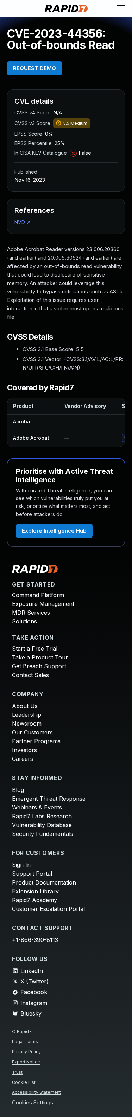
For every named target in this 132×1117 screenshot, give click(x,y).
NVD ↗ (22, 222)
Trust (17, 1072)
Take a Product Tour (40, 657)
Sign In (21, 864)
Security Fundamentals (42, 833)
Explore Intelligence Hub (54, 530)
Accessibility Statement (36, 1092)
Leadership (26, 714)
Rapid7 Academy (34, 900)
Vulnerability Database (42, 825)
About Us (25, 705)
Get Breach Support (39, 666)
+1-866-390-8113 (35, 939)
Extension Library (35, 891)
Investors (24, 749)
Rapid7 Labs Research (42, 816)
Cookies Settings (32, 1103)
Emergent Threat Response (49, 798)
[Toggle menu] (121, 8)
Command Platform (38, 594)
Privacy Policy (26, 1051)
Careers (22, 758)
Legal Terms (25, 1041)
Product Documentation (44, 882)
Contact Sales (30, 674)
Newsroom (27, 723)
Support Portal (32, 873)
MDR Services (31, 612)
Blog (18, 789)
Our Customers (32, 732)
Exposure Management (43, 603)
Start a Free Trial (34, 648)
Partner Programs (36, 741)
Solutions (24, 621)
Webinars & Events (37, 807)
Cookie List (24, 1082)
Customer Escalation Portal (48, 908)
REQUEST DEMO (34, 68)
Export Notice (26, 1062)
